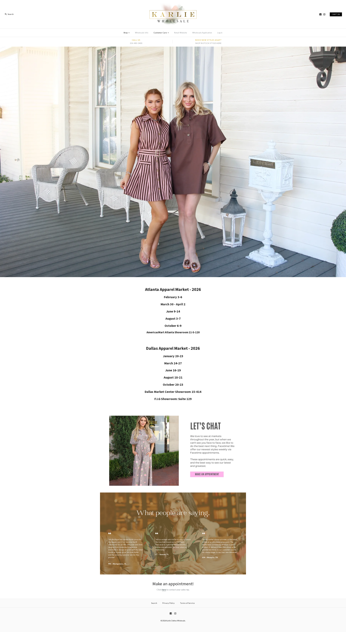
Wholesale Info (141, 33)
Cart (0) (336, 14)
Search (154, 603)
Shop (127, 33)
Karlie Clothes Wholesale (175, 621)
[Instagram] (324, 14)
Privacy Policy (168, 603)
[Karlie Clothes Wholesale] (173, 4)
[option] (173, 144)
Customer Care (161, 33)
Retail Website (180, 33)
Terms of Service (187, 603)
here (164, 589)
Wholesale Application (202, 33)
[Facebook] (321, 14)
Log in (219, 33)
